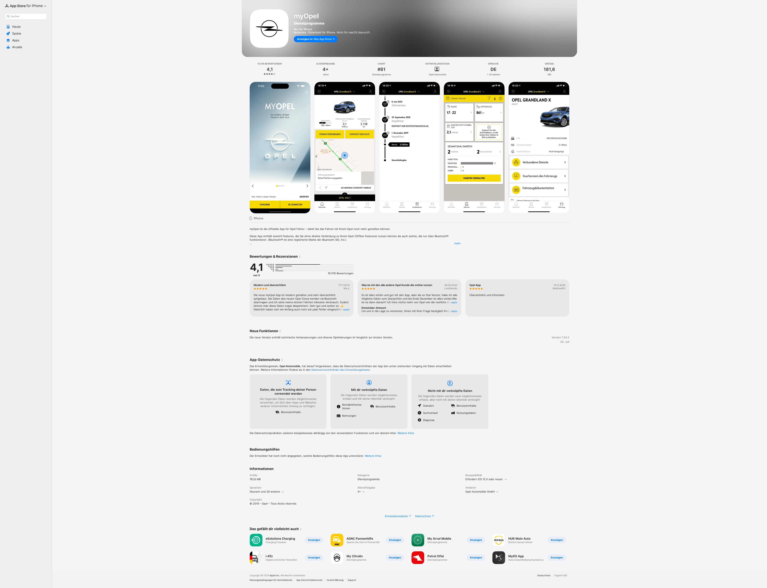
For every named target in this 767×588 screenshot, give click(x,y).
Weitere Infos (405, 433)
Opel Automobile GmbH (480, 491)
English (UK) (560, 575)
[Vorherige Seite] (245, 298)
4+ (359, 491)
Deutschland (543, 575)
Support (352, 580)
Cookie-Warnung (335, 580)
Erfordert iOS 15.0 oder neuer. (484, 479)
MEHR (346, 309)
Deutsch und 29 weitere (265, 491)
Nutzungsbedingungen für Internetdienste (271, 580)
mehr (457, 243)
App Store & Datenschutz (309, 580)
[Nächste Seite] (573, 298)
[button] (26, 27)
